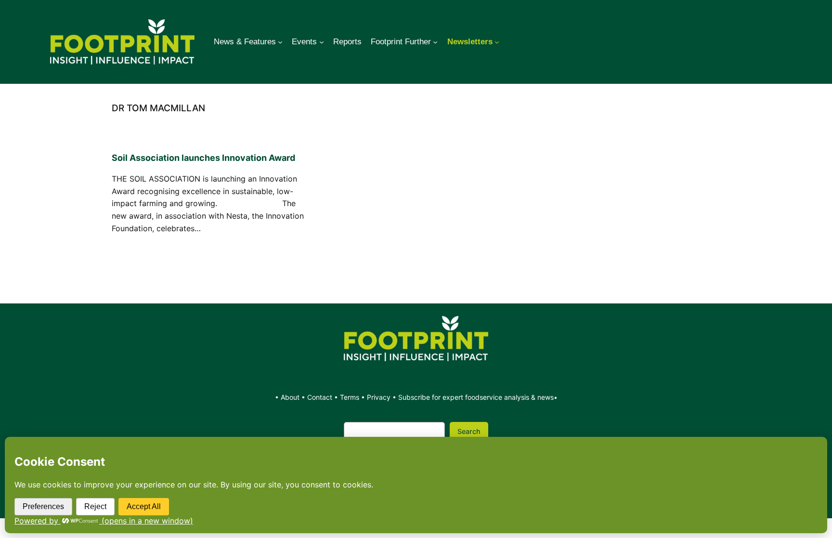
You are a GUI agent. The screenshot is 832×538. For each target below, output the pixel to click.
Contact (320, 397)
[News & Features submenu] (280, 41)
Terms (349, 397)
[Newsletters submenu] (496, 41)
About (291, 397)
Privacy (378, 397)
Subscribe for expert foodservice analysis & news (476, 397)
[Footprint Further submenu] (435, 41)
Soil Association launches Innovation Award (203, 158)
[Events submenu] (321, 41)
